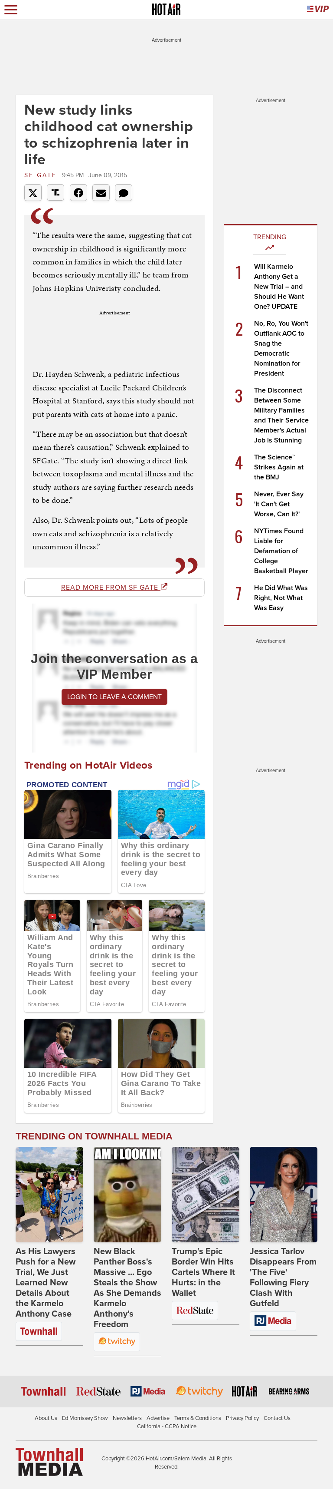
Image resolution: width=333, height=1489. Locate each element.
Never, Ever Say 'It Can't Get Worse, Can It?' (279, 504)
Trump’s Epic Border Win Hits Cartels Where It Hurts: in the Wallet (203, 1272)
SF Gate (42, 175)
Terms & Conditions (197, 1418)
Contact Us (277, 1418)
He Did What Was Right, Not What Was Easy (281, 598)
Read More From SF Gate (110, 587)
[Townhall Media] (49, 1461)
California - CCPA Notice (166, 1426)
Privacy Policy (242, 1418)
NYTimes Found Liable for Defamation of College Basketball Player (281, 551)
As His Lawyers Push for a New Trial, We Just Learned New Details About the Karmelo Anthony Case (45, 1282)
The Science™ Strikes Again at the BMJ (279, 467)
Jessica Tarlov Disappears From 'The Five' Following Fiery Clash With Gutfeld (283, 1277)
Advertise (158, 1418)
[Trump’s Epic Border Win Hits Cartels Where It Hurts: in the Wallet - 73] (205, 1194)
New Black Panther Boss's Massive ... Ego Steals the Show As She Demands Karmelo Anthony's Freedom (127, 1288)
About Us (46, 1418)
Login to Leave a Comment (114, 697)
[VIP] (318, 9)
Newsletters (127, 1418)
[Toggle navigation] (10, 9)
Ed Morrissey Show (85, 1418)
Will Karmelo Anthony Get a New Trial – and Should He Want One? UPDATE (279, 286)
